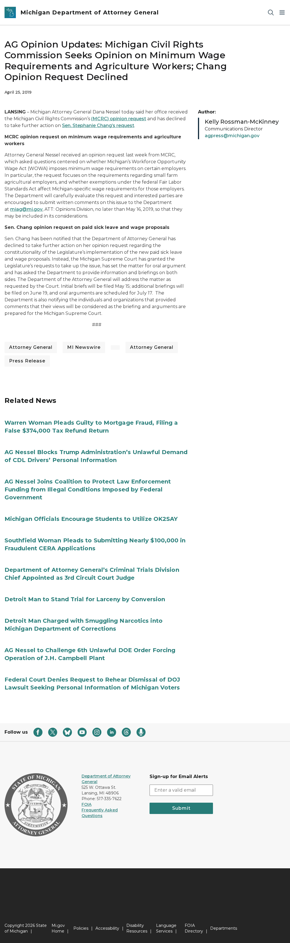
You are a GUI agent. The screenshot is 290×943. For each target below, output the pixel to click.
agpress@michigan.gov (232, 135)
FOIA (86, 804)
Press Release (27, 361)
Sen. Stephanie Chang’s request (98, 125)
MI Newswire (84, 347)
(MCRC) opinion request (118, 118)
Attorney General (30, 347)
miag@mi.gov (26, 209)
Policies (80, 928)
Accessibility (107, 928)
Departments (223, 928)
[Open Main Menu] (282, 12)
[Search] (270, 12)
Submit (181, 808)
